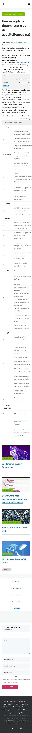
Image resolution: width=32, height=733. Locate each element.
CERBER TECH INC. (9, 701)
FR (24, 723)
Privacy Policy (22, 710)
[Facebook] (17, 728)
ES (22, 723)
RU (26, 723)
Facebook (17, 588)
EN (18, 723)
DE (20, 723)
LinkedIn (17, 608)
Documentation (8, 704)
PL (28, 723)
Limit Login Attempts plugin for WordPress (15, 721)
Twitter (17, 601)
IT (14, 724)
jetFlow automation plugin (10, 723)
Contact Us (22, 701)
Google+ (17, 595)
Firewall (6, 569)
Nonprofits (20, 713)
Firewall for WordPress (19, 707)
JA (17, 724)
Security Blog (7, 458)
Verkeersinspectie (22, 62)
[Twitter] (13, 728)
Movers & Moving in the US (19, 715)
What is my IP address (9, 710)
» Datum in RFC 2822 (21, 421)
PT (15, 724)
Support (11, 713)
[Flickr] (20, 728)
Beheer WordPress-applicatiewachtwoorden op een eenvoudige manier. (14, 498)
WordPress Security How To (13, 14)
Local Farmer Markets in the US (16, 718)
